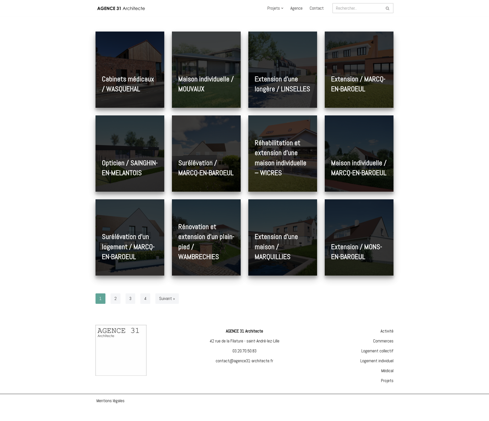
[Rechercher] (387, 8)
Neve (8, 414)
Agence (296, 8)
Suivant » (167, 298)
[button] (282, 8)
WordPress (46, 414)
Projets (387, 380)
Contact (317, 8)
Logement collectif (377, 351)
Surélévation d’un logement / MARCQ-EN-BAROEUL (128, 246)
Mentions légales (111, 400)
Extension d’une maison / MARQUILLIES (276, 246)
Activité (387, 331)
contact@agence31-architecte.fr (244, 361)
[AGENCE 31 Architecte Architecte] (121, 8)
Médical (387, 370)
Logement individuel (376, 361)
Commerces (383, 341)
